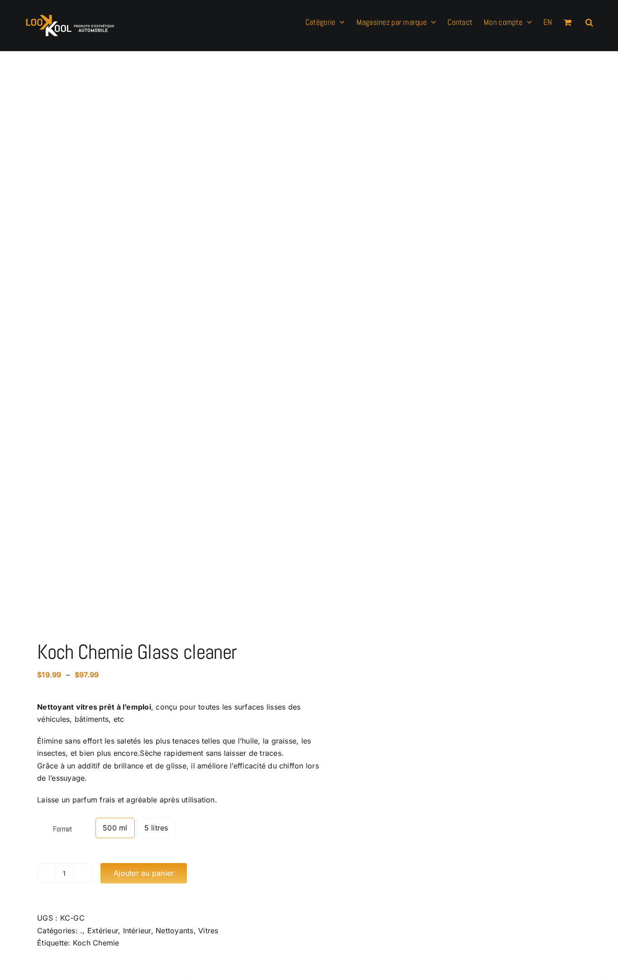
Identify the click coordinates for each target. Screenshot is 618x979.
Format (62, 829)
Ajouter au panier (144, 873)
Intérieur (137, 930)
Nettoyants (174, 930)
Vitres (208, 930)
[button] (589, 21)
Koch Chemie (96, 942)
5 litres (156, 827)
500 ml (115, 827)
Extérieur (102, 930)
